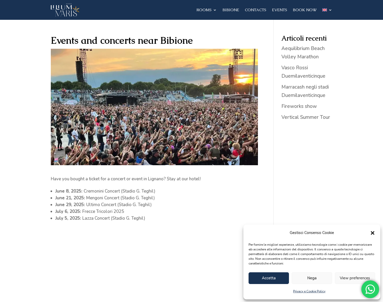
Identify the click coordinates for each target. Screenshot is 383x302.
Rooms (204, 9)
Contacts (255, 9)
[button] (372, 233)
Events (279, 9)
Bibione (231, 9)
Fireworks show (299, 106)
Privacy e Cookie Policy (309, 291)
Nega (312, 278)
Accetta (269, 278)
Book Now (305, 9)
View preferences (355, 278)
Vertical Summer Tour (305, 117)
